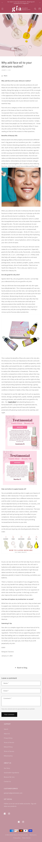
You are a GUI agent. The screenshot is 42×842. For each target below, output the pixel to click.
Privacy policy (17, 838)
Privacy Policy (8, 738)
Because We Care (9, 777)
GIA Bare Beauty (13, 835)
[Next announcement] (40, 2)
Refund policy (8, 756)
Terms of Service (9, 742)
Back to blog (22, 667)
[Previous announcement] (2, 2)
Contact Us (7, 781)
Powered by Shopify (23, 835)
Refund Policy (8, 747)
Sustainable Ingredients (11, 772)
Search (6, 729)
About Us (7, 734)
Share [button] (5, 76)
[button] (2, 9)
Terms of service (26, 838)
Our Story (7, 768)
